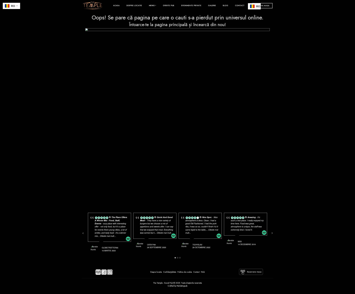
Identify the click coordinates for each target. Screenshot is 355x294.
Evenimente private (191, 5)
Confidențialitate (169, 272)
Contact (239, 5)
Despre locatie (134, 5)
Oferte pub (168, 5)
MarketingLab (182, 285)
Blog (225, 5)
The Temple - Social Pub (163, 283)
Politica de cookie (185, 272)
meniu (152, 5)
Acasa (116, 5)
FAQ (203, 272)
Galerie (212, 5)
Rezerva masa (262, 5)
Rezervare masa (253, 271)
